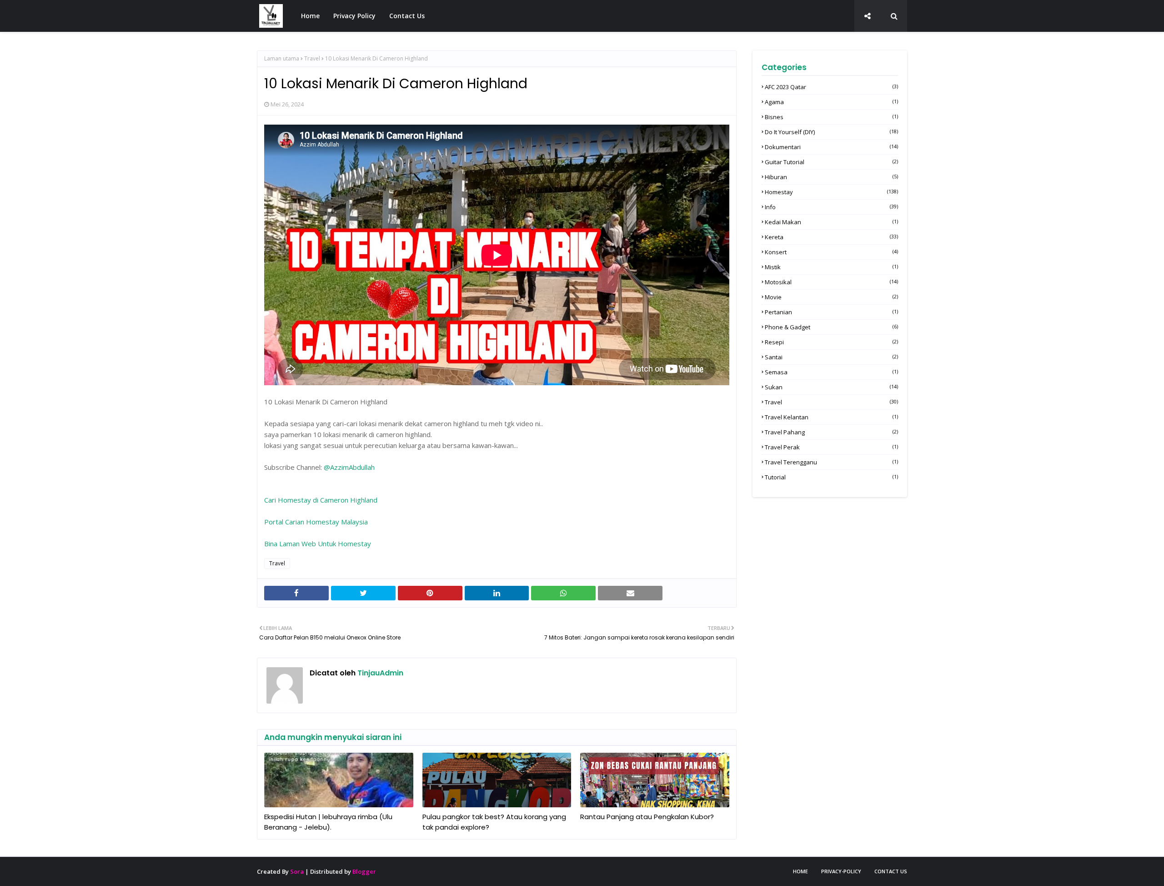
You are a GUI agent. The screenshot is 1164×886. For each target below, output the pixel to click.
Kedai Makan (831, 222)
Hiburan (831, 177)
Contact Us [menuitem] (407, 15)
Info (831, 207)
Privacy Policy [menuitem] (354, 15)
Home (800, 871)
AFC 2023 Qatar (831, 87)
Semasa (831, 372)
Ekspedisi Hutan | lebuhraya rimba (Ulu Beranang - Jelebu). (328, 822)
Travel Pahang (831, 432)
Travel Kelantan (831, 417)
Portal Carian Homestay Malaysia (316, 521)
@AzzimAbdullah (349, 467)
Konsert (831, 252)
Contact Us (890, 871)
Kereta (831, 237)
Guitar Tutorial (831, 162)
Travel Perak (831, 447)
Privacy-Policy (841, 871)
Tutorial (831, 477)
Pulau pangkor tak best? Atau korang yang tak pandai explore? (494, 822)
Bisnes (831, 117)
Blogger (364, 871)
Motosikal (831, 282)
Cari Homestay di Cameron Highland (320, 499)
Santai (831, 357)
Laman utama (281, 58)
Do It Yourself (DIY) (831, 132)
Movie (831, 297)
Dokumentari (831, 147)
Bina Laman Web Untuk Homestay (317, 543)
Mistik (831, 267)
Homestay (831, 192)
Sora (297, 871)
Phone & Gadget (831, 327)
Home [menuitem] (310, 15)
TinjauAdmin (379, 673)
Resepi (831, 342)
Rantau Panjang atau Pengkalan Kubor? (647, 816)
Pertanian (831, 312)
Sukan (831, 387)
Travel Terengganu (831, 462)
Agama (831, 102)
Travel (312, 58)
